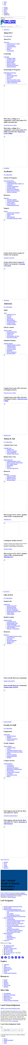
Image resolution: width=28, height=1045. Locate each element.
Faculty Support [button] (8, 746)
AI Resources (10, 765)
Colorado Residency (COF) (13, 461)
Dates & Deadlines (11, 475)
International (10, 318)
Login (5, 1043)
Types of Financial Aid (12, 468)
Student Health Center (12, 623)
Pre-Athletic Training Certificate (15, 930)
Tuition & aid (7, 967)
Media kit (6, 984)
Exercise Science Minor (13, 925)
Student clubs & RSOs (9, 681)
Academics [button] (6, 168)
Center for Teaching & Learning (15, 752)
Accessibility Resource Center (14, 218)
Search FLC (4, 26)
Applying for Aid (11, 477)
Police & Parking (11, 627)
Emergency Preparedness (13, 628)
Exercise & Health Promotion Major (16, 920)
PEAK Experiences (11, 352)
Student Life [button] (7, 604)
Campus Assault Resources (13, 626)
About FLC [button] (6, 29)
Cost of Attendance (11, 452)
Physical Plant (10, 770)
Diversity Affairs (11, 61)
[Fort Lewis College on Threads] (19, 958)
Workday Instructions (12, 738)
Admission (6, 964)
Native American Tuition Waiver (15, 462)
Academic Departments (12, 186)
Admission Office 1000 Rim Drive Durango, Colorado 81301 (10, 947)
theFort (8, 776)
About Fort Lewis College (13, 43)
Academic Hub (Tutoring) (13, 212)
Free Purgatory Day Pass (13, 336)
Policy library (7, 999)
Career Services (11, 637)
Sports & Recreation (12, 608)
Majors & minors (8, 968)
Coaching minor (11, 919)
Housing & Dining (11, 607)
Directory (6, 13)
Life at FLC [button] (7, 591)
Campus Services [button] (8, 763)
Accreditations (10, 50)
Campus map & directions (10, 973)
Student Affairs (10, 62)
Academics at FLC (11, 182)
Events (5, 11)
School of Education (12, 192)
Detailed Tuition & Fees (13, 453)
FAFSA (9, 467)
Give (5, 4)
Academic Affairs (11, 59)
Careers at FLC (10, 740)
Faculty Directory (11, 203)
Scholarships (10, 465)
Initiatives (9, 74)
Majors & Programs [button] (8, 917)
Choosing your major (9, 257)
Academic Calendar (12, 199)
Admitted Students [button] (8, 343)
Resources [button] (6, 198)
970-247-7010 (9, 952)
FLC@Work (10, 77)
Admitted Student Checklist (13, 345)
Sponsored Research (12, 756)
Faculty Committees (12, 754)
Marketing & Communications (14, 769)
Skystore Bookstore (11, 640)
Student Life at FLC (12, 605)
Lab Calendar (10, 913)
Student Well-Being (11, 624)
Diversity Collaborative (12, 610)
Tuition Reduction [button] (8, 460)
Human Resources (11, 736)
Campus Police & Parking (13, 772)
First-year (9, 316)
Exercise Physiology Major (13, 922)
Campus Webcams (11, 46)
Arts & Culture (10, 614)
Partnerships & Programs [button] (10, 72)
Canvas (8, 749)
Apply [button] (5, 313)
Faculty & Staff (7, 908)
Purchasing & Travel (12, 775)
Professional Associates (12, 65)
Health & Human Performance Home (13, 906)
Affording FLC (7, 519)
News (5, 10)
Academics (22, 893)
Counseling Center (11, 621)
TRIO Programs (11, 217)
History (8, 49)
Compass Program (11, 347)
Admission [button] (6, 300)
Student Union (10, 642)
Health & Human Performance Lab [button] (12, 909)
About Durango (11, 45)
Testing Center (10, 214)
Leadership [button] (6, 57)
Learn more (15, 1021)
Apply (5, 2)
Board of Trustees (11, 64)
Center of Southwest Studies (14, 81)
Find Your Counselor (12, 337)
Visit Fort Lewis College (10, 393)
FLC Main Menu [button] (8, 36)
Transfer (9, 317)
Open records (7, 985)
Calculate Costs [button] (7, 448)
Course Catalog (10, 202)
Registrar (9, 757)
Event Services (10, 766)
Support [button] (6, 211)
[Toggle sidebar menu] (1, 904)
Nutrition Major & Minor (13, 929)
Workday (9, 737)
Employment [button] (7, 734)
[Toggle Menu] (17, 25)
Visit (5, 3)
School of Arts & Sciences (13, 190)
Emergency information (9, 994)
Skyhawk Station (11, 353)
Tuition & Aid (10, 449)
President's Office (11, 58)
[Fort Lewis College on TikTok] (12, 958)
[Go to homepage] (8, 25)
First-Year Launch (11, 349)
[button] (10, 1008)
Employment (7, 996)
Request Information (12, 332)
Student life (6, 970)
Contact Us (6, 940)
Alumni (5, 7)
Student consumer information (11, 1000)
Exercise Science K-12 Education (15, 923)
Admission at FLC (11, 314)
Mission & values (8, 997)
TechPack (9, 643)
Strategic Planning (11, 66)
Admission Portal (11, 346)
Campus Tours (10, 333)
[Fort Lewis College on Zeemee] (22, 958)
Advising (9, 934)
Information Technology (13, 768)
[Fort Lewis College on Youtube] (9, 958)
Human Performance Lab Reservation (16, 916)
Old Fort (9, 78)
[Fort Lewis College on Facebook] (5, 958)
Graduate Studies (11, 188)
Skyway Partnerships (12, 75)
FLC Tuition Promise (12, 464)
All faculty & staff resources (11, 815)
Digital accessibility (8, 1040)
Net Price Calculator (12, 451)
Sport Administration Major (13, 932)
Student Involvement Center (14, 611)
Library (8, 215)
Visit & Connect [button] (8, 330)
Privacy (5, 1038)
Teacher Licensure (11, 324)
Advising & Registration (13, 201)
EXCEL (9, 753)
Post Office (9, 639)
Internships (9, 936)
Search (2, 17)
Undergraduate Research (13, 205)
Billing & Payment (11, 478)
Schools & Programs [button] (9, 180)
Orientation (9, 350)
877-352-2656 (9, 950)
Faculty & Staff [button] (7, 721)
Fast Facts (9, 48)
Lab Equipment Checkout (13, 915)
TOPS (5, 1041)
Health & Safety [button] (8, 620)
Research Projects (11, 937)
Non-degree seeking (12, 321)
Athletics (6, 8)
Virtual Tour (10, 334)
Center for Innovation (12, 82)
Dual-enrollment (11, 320)
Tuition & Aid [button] (7, 435)
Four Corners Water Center (13, 79)
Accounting (10, 773)
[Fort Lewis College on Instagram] (2, 958)
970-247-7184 (9, 951)
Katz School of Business (13, 189)
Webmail (6, 986)
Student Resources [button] (8, 933)
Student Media (10, 612)
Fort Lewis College (14, 893)
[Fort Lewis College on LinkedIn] (16, 958)
